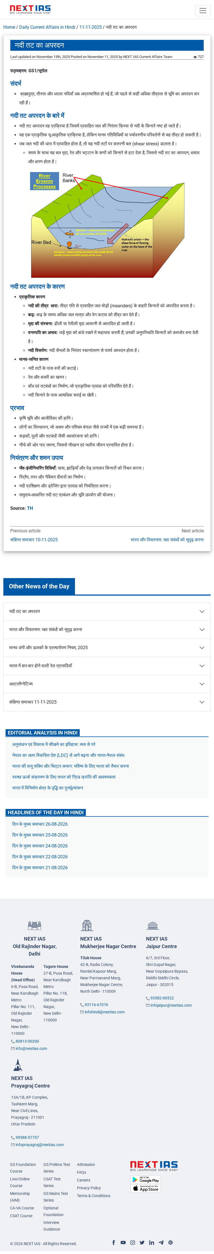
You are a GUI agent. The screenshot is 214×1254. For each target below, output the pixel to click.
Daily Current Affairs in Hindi (47, 27)
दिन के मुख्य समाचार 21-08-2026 (40, 867)
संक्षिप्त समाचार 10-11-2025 (34, 539)
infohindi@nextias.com (105, 1012)
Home (9, 27)
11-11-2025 (90, 27)
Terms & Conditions (93, 1195)
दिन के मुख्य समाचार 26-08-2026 (40, 824)
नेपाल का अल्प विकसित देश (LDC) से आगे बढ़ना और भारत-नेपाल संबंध (68, 755)
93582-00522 (162, 998)
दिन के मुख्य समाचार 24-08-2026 (40, 846)
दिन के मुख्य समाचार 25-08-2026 (40, 835)
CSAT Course (21, 1216)
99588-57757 (27, 1137)
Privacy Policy (89, 1188)
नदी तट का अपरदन (24, 611)
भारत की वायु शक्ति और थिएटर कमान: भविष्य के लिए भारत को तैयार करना (70, 766)
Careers (83, 1180)
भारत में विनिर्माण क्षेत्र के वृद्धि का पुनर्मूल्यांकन (48, 788)
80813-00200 (27, 1041)
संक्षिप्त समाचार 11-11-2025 (33, 702)
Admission (86, 1164)
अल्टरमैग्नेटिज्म (21, 684)
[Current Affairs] (30, 9)
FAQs (81, 1172)
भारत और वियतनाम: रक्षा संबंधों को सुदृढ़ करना (167, 539)
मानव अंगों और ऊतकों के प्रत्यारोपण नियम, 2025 (48, 647)
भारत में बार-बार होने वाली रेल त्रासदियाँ (40, 665)
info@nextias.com (31, 1048)
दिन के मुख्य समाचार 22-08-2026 (40, 856)
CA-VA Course (22, 1208)
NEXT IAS (35, 946)
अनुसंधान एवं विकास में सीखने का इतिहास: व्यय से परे (53, 744)
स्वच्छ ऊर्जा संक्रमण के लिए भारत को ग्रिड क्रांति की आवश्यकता (64, 777)
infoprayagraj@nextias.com (40, 1144)
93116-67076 (96, 1004)
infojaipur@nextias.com (171, 1005)
